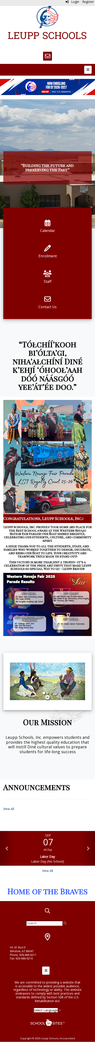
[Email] (47, 56)
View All (8, 809)
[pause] (47, 697)
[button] (15, 681)
